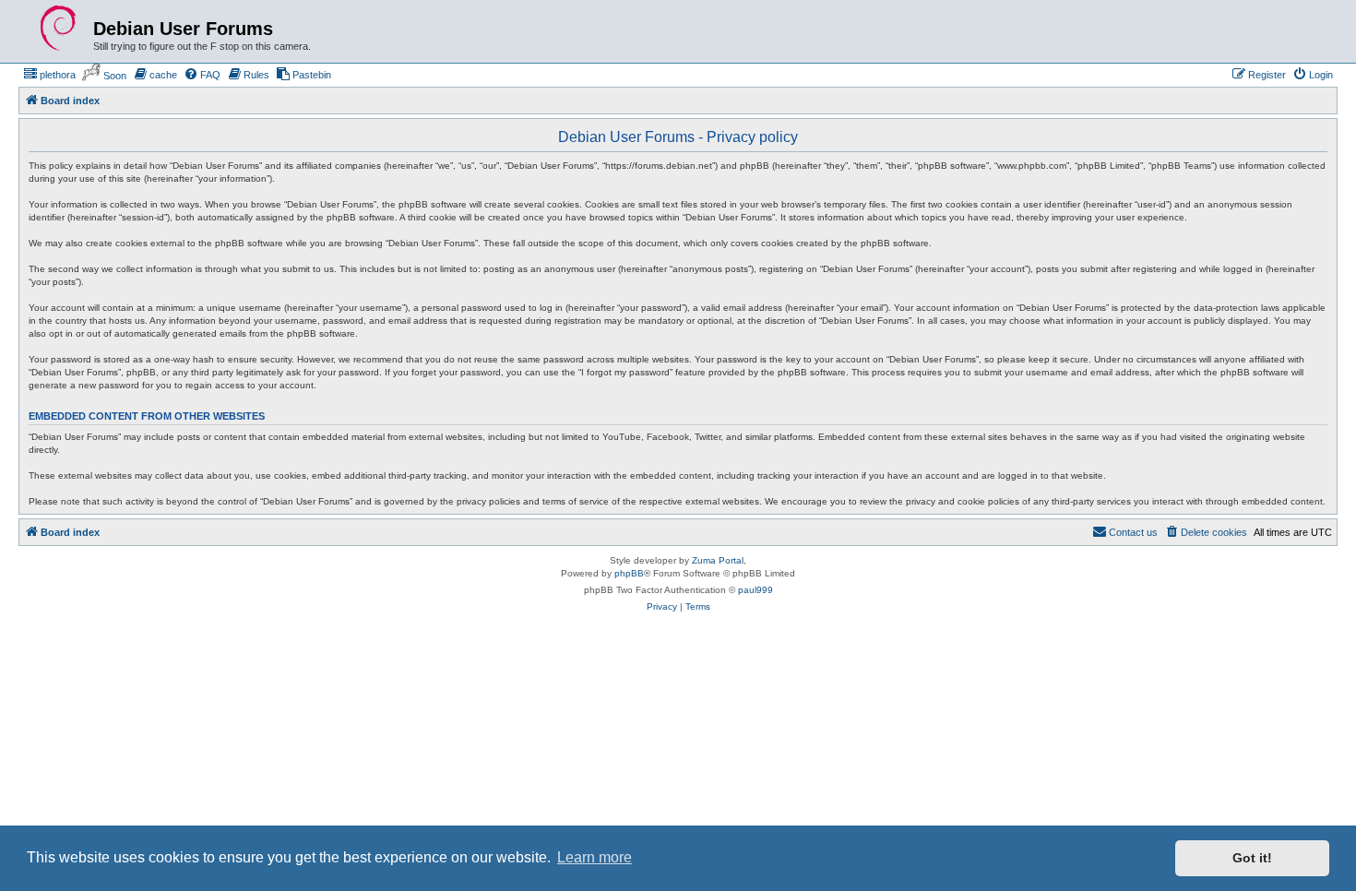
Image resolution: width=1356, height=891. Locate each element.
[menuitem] (49, 75)
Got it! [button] (1252, 857)
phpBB (629, 573)
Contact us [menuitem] (1133, 532)
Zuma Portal (717, 560)
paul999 (755, 590)
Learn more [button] (594, 857)
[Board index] (58, 29)
